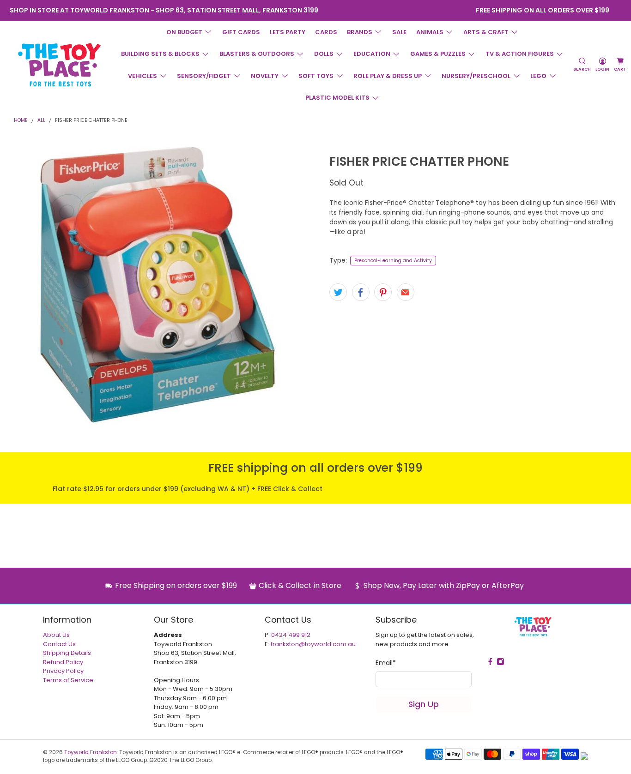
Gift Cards (241, 32)
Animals (429, 32)
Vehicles (142, 76)
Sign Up (423, 704)
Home (21, 120)
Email (386, 662)
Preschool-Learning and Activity (393, 260)
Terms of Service (68, 680)
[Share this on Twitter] (338, 292)
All (41, 120)
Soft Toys (316, 76)
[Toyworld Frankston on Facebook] (388, 10)
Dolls (324, 53)
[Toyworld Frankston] (59, 65)
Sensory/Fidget (204, 76)
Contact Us (59, 644)
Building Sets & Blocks (160, 53)
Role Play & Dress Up (387, 76)
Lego (538, 76)
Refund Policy (63, 662)
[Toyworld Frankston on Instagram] (401, 10)
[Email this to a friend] (405, 292)
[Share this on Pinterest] (383, 292)
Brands (359, 32)
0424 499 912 (290, 634)
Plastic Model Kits (337, 97)
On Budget (184, 32)
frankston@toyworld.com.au (313, 644)
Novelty (265, 76)
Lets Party (287, 32)
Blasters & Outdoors (256, 53)
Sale (399, 32)
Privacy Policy (63, 670)
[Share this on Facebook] (361, 292)
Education (371, 53)
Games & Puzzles (438, 53)
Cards (326, 32)
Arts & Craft (486, 32)
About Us (56, 634)
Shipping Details (67, 652)
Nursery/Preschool (476, 76)
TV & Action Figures (519, 53)
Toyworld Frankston (90, 752)
